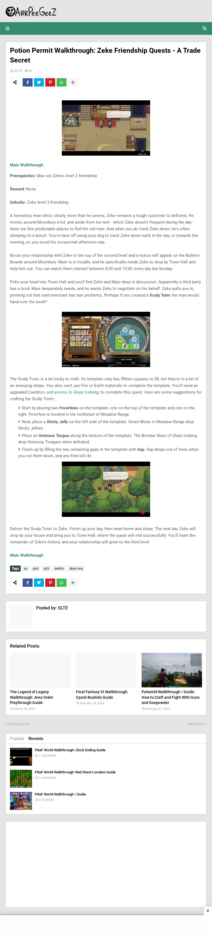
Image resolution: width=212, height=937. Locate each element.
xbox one (76, 568)
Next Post (196, 724)
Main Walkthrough (26, 165)
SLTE (18, 71)
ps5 (46, 568)
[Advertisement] (106, 864)
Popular (17, 738)
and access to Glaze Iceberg (72, 392)
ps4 (35, 568)
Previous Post (19, 724)
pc (31, 71)
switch (59, 568)
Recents (35, 738)
